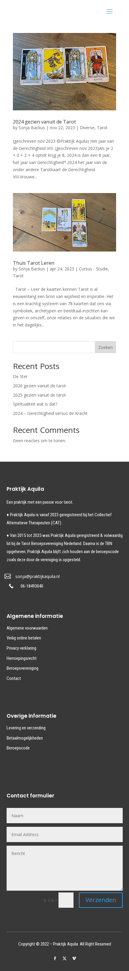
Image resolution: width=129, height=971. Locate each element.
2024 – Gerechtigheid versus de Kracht (50, 413)
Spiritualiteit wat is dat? (35, 404)
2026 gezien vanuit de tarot (39, 386)
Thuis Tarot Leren (33, 263)
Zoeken (105, 347)
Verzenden (101, 900)
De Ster (20, 376)
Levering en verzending (26, 728)
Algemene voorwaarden (27, 628)
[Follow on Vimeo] (74, 958)
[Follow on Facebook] (54, 958)
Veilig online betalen (24, 638)
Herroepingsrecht (22, 658)
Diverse (87, 127)
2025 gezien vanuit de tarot (39, 395)
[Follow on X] (64, 958)
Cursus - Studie (93, 269)
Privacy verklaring (21, 648)
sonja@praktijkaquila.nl (37, 576)
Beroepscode (18, 748)
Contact (14, 678)
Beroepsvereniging (22, 668)
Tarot (102, 127)
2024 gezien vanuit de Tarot (44, 121)
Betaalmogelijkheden (25, 738)
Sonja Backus (32, 127)
